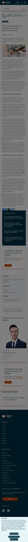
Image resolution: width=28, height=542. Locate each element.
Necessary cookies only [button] (14, 536)
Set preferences (14, 539)
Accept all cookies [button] (14, 533)
